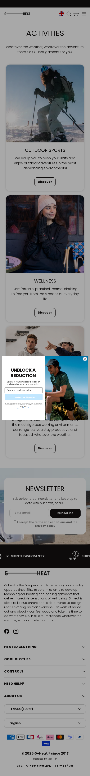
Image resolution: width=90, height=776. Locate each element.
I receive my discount (24, 397)
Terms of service (28, 408)
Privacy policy (18, 408)
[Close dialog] (85, 359)
